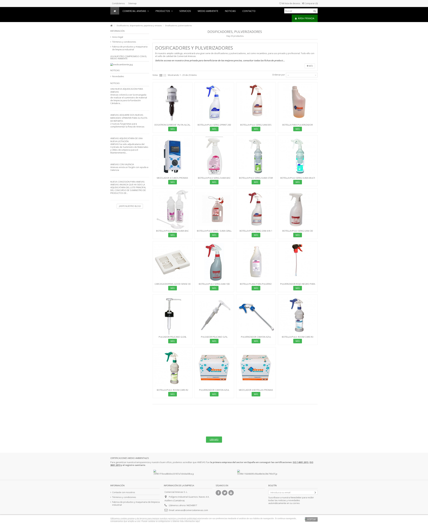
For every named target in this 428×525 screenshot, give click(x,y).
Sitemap (132, 3)
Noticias (115, 70)
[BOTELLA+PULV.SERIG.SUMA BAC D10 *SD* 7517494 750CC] (214, 156)
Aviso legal (117, 37)
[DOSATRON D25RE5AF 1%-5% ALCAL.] (172, 103)
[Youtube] (231, 492)
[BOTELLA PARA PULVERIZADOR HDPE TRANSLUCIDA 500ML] (298, 103)
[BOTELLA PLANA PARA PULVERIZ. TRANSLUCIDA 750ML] (256, 262)
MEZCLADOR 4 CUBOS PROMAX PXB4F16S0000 (172, 179)
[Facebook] (218, 492)
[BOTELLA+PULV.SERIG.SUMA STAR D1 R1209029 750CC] (256, 156)
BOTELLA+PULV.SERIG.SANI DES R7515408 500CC (256, 126)
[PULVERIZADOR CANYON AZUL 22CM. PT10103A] (256, 315)
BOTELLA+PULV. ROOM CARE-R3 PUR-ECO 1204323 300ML (297, 338)
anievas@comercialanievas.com (191, 510)
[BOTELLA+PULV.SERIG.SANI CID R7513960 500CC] (298, 209)
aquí (198, 521)
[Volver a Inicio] (111, 26)
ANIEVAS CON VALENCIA (122, 164)
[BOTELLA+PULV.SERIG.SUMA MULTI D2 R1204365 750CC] (298, 156)
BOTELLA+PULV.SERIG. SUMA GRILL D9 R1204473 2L (214, 232)
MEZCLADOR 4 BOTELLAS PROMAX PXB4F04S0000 (256, 391)
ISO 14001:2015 (300, 462)
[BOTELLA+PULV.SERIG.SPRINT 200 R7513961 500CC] (214, 103)
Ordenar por (278, 74)
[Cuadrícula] (160, 75)
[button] (164, 11)
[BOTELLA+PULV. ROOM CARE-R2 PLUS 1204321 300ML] (172, 368)
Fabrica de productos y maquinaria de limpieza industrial (129, 48)
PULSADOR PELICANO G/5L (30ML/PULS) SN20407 (214, 338)
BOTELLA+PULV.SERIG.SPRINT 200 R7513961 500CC (214, 126)
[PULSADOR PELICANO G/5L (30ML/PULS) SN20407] (214, 315)
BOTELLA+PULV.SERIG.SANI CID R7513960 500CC (297, 232)
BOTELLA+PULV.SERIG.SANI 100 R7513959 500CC (214, 285)
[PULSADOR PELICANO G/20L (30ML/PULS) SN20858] (172, 315)
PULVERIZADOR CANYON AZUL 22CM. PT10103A (256, 338)
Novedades (118, 76)
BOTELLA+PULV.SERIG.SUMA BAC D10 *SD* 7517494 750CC (214, 179)
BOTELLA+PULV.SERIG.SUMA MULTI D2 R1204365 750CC (297, 179)
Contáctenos (118, 3)
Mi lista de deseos (290, 3)
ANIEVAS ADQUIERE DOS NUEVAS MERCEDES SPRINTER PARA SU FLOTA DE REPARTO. (128, 117)
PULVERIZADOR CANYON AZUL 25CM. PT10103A (214, 391)
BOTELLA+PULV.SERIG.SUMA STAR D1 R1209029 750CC (256, 179)
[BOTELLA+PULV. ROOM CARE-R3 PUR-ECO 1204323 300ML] (298, 315)
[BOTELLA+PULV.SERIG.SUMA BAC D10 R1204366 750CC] (172, 209)
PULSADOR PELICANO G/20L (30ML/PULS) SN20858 (172, 338)
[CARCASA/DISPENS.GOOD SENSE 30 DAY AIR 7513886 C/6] (172, 262)
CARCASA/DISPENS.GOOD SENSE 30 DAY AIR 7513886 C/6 (172, 285)
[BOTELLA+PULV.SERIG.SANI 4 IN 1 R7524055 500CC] (256, 209)
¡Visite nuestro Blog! (130, 206)
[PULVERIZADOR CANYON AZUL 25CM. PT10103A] (214, 368)
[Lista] (164, 75)
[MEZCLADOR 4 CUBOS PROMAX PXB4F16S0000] (172, 156)
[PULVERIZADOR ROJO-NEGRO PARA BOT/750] (298, 262)
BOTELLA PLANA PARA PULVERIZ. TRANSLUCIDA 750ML (256, 285)
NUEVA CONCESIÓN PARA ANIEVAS (127, 181)
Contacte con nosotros (123, 492)
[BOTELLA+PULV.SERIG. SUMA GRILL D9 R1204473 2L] (214, 209)
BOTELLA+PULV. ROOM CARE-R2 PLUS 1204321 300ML (172, 391)
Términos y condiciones (124, 41)
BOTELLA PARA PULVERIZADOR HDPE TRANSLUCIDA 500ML (297, 126)
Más (310, 65)
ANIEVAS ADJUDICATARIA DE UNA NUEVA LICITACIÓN (126, 140)
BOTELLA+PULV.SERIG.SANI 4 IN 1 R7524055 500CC (256, 232)
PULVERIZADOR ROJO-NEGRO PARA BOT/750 (297, 285)
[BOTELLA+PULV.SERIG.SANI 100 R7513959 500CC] (214, 262)
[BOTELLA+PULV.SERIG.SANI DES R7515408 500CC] (256, 103)
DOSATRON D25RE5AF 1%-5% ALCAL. (172, 124)
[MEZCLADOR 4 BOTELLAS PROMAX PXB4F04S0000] (256, 368)
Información (117, 30)
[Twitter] (224, 492)
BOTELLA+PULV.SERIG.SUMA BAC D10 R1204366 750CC (172, 232)
